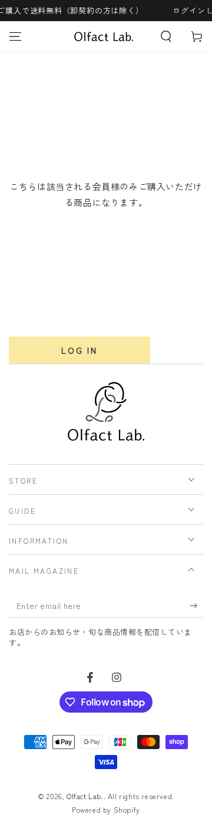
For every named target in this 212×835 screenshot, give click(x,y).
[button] (166, 36)
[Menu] (15, 36)
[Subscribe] (196, 606)
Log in (79, 350)
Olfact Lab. (85, 796)
